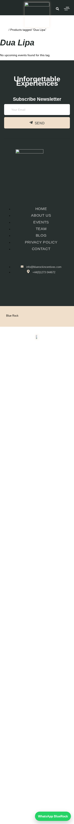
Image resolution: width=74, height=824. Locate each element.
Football (35, 691)
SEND (40, 123)
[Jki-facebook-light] (30, 289)
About (35, 710)
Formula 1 (35, 701)
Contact (37, 719)
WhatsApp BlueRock (53, 816)
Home (4, 29)
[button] (37, 682)
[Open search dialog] (57, 9)
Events (34, 682)
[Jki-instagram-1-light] (43, 289)
